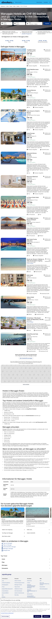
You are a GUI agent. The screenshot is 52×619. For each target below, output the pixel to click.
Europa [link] (11, 6)
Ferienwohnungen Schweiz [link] (19, 582)
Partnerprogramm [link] (5, 584)
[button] (26, 559)
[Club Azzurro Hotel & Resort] (26, 120)
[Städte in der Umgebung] (13, 529)
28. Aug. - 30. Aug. (43, 40)
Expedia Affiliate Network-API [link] (7, 588)
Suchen (47, 23)
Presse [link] (3, 586)
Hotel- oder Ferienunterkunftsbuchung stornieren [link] (44, 583)
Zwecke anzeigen (5, 616)
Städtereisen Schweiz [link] (18, 588)
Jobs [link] (3, 580)
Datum (5, 24)
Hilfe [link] (40, 580)
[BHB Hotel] (26, 284)
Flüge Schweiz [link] (17, 586)
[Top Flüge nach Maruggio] (13, 533)
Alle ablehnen (37, 616)
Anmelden (46, 2)
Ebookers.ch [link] (3, 6)
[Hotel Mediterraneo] (26, 78)
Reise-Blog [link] (17, 594)
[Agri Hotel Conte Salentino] (26, 247)
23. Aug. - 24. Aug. (9, 40)
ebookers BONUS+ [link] (5, 592)
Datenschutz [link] (29, 580)
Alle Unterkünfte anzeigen (26, 358)
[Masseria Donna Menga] (26, 163)
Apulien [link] (18, 6)
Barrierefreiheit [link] (29, 593)
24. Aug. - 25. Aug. (26, 40)
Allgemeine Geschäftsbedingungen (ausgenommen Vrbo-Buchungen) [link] (31, 586)
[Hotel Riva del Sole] (26, 343)
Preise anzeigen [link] (30, 263)
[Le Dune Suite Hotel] (26, 206)
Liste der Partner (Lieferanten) (7, 613)
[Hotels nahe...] (38, 529)
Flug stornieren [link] (42, 586)
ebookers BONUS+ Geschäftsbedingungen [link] (31, 596)
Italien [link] (14, 6)
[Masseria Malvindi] (26, 185)
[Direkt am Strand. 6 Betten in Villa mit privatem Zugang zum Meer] (26, 265)
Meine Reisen (39, 2)
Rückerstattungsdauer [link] (44, 588)
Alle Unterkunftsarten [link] (18, 590)
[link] (26, 543)
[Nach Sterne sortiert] (13, 536)
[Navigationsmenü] (50, 2)
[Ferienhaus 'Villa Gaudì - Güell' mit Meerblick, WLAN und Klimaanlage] (26, 324)
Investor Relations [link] (5, 590)
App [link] (2, 594)
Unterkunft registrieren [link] (6, 582)
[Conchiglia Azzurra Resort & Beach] (26, 227)
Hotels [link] (7, 6)
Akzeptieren (46, 616)
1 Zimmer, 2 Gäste (33, 24)
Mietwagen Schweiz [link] (18, 584)
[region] (26, 608)
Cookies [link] (28, 582)
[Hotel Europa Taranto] (26, 141)
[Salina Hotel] (26, 306)
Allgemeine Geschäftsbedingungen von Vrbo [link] (32, 590)
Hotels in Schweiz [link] (18, 580)
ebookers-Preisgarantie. (27, 33)
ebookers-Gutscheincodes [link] (19, 592)
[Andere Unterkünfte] (38, 533)
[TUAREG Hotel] (26, 57)
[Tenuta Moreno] (26, 99)
